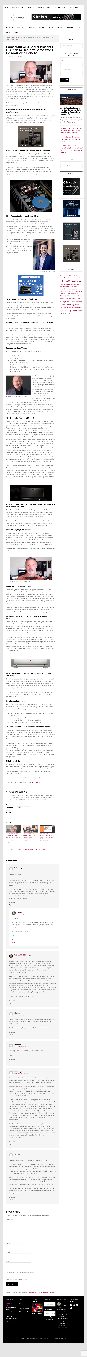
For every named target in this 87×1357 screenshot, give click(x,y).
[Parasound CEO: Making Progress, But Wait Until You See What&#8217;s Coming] (47, 829)
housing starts (65, 296)
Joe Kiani (76, 296)
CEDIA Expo (74, 281)
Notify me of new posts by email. (16, 1279)
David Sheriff (25, 851)
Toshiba (68, 313)
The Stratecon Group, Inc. (46, 1338)
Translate (50, 1319)
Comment (9, 1220)
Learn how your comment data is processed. (42, 1293)
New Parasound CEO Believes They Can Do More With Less (29, 835)
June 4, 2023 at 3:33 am (20, 1046)
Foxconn (70, 289)
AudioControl (64, 278)
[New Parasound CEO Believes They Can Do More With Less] (30, 829)
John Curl (32, 851)
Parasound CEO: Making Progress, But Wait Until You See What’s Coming (46, 835)
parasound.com (36, 782)
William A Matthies (20, 955)
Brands (15, 849)
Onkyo (63, 301)
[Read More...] (71, 122)
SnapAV (73, 307)
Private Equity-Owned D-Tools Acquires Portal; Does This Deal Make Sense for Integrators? (71, 130)
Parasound (47, 851)
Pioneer (62, 305)
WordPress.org (23, 1311)
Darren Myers (17, 851)
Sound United (77, 311)
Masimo (67, 298)
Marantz (62, 298)
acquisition (64, 275)
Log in (21, 1303)
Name (8, 1243)
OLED (78, 298)
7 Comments (21, 56)
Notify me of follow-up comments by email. (20, 1272)
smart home (68, 307)
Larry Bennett (40, 851)
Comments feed (24, 1308)
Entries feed (22, 1306)
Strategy (45, 849)
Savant (76, 305)
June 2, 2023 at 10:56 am (23, 914)
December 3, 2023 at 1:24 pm (21, 1073)
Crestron (65, 287)
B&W (70, 278)
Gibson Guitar (64, 291)
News (40, 849)
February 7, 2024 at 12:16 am (21, 1156)
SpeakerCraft (63, 313)
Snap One (78, 307)
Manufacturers (34, 849)
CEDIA (64, 281)
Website (8, 1261)
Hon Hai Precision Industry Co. (73, 293)
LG (80, 296)
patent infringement (77, 301)
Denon (71, 286)
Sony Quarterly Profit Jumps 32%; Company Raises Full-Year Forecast (70, 139)
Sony (68, 310)
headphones (76, 291)
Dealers (20, 849)
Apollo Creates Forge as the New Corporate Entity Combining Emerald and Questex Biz (70, 111)
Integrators (26, 849)
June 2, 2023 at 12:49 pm (20, 957)
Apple (77, 275)
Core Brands (72, 284)
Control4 (66, 284)
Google (71, 291)
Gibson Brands (76, 289)
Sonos (63, 310)
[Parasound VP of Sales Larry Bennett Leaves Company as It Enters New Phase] (13, 829)
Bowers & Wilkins (77, 278)
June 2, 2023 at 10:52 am (20, 869)
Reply (11, 905)
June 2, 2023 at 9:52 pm (20, 1015)
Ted (18, 912)
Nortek (73, 298)
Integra (71, 296)
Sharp (62, 307)
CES (61, 284)
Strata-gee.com (17, 17)
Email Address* (65, 70)
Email (8, 1252)
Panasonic (69, 301)
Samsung (70, 304)
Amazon (71, 275)
